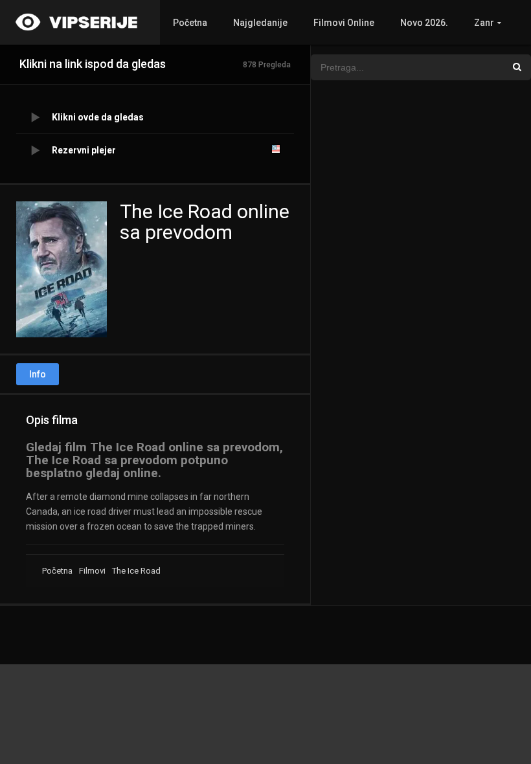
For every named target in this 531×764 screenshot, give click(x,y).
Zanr (484, 22)
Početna (190, 22)
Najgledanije (260, 22)
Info (37, 374)
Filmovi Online (343, 22)
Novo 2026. (424, 22)
